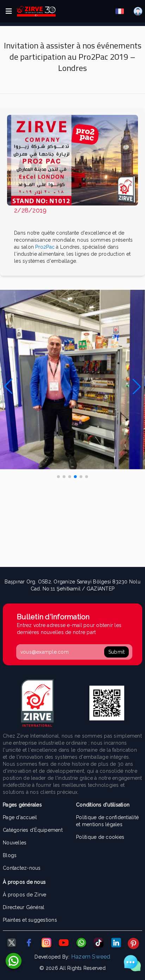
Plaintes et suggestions (30, 920)
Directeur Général (23, 907)
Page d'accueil (20, 817)
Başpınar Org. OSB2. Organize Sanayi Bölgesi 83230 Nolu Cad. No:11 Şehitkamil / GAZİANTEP (72, 585)
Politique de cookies (100, 837)
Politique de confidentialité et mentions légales (107, 821)
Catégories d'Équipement (33, 830)
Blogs (10, 855)
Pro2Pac (45, 247)
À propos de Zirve (24, 894)
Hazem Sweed (91, 956)
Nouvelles (14, 842)
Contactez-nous (22, 868)
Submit (116, 652)
